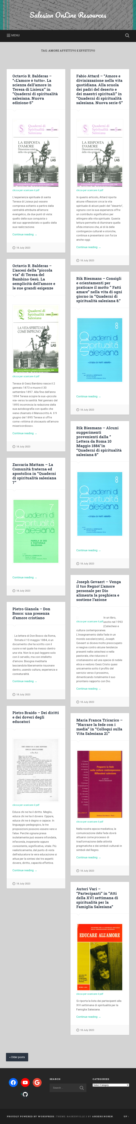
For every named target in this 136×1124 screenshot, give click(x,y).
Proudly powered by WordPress (30, 1116)
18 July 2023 (23, 247)
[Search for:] (68, 1088)
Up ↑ (126, 1116)
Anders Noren (102, 1116)
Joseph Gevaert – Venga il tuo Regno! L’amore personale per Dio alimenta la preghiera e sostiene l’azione (98, 590)
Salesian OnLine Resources (68, 15)
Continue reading (29, 235)
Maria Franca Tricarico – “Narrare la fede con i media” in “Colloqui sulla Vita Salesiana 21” (99, 727)
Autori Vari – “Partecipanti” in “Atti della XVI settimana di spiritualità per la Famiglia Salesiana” (97, 897)
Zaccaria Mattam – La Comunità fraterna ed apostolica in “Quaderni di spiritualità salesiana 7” (34, 473)
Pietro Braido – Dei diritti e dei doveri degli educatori (35, 717)
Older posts (18, 1057)
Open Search (126, 35)
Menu (15, 35)
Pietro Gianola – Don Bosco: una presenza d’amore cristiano (31, 613)
